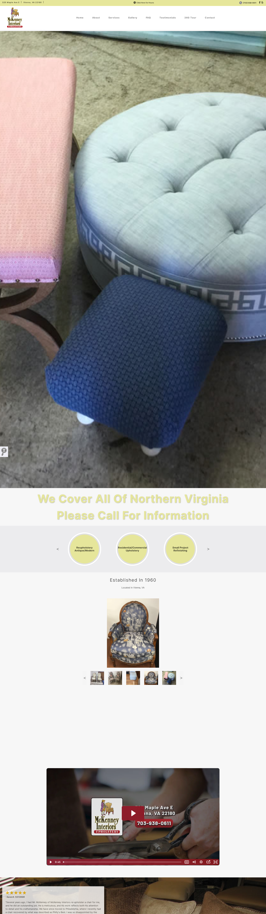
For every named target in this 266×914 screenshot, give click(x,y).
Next (208, 549)
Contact (210, 17)
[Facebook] (259, 3)
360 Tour (190, 17)
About (96, 17)
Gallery (132, 17)
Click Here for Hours (145, 3)
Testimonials (167, 17)
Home (80, 17)
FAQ (148, 17)
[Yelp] (262, 3)
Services (114, 17)
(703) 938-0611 (249, 3)
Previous (58, 549)
